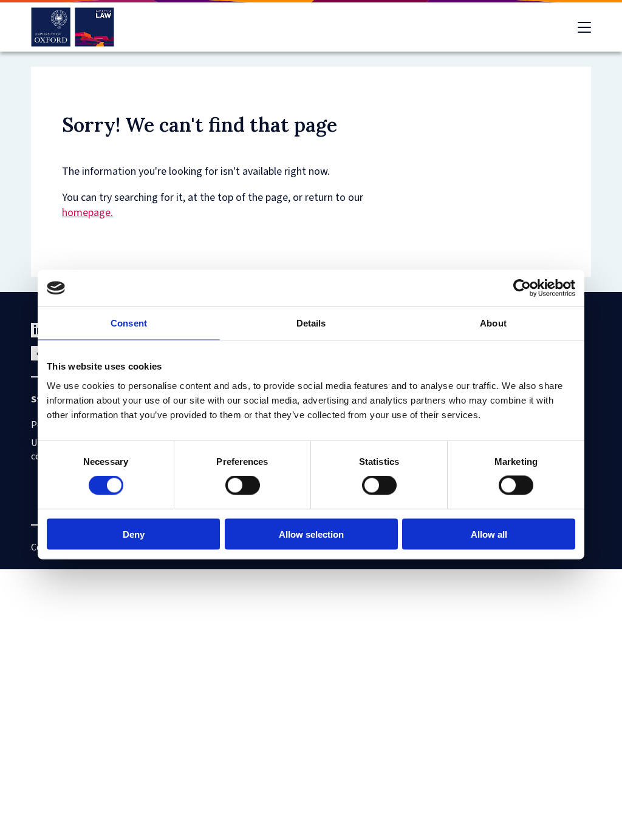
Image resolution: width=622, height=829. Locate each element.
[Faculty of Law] (72, 27)
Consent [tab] (129, 323)
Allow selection (311, 534)
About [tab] (493, 323)
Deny (134, 534)
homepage (86, 212)
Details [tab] (311, 323)
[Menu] (584, 27)
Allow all (489, 534)
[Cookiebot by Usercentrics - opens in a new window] (522, 288)
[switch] (242, 485)
